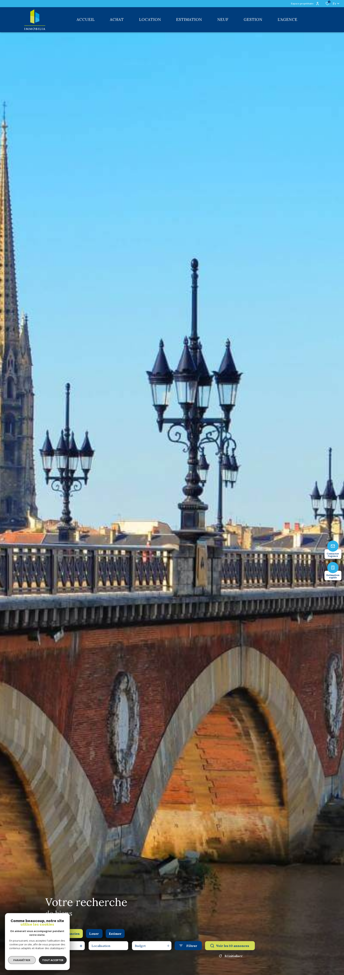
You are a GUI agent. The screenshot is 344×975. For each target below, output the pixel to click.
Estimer (115, 934)
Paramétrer (22, 960)
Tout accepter (52, 960)
